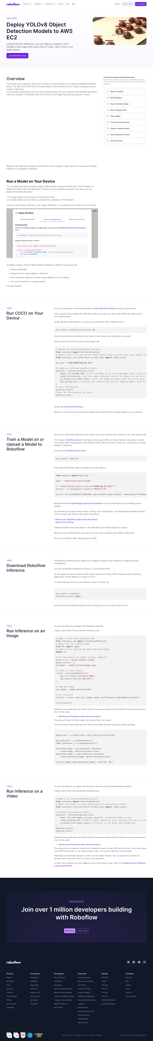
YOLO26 (105, 985)
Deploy (9, 977)
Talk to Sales (82, 931)
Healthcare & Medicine (86, 996)
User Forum (58, 981)
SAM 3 (104, 981)
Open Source (35, 996)
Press (127, 989)
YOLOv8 (105, 992)
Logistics (81, 1004)
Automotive (82, 985)
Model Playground (60, 1004)
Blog (73, 4)
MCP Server (58, 1007)
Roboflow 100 (35, 992)
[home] (13, 4)
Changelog (58, 985)
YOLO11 (105, 989)
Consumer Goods (84, 989)
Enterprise (10, 1007)
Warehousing (82, 1022)
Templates (34, 1004)
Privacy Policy (90, 1035)
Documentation (59, 977)
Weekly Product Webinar (63, 992)
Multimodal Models (108, 1000)
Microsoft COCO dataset (105, 308)
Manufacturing (83, 1007)
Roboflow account (74, 440)
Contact (128, 992)
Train (8, 985)
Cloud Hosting (11, 996)
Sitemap (98, 1035)
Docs (67, 4)
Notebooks (34, 977)
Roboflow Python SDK (76, 450)
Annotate (9, 989)
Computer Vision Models (63, 1000)
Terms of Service (67, 1035)
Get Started (141, 4)
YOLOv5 (105, 996)
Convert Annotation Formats (64, 996)
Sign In (117, 4)
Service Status (130, 996)
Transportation (83, 1019)
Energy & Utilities (84, 992)
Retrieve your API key (64, 522)
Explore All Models (108, 1004)
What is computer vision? (63, 989)
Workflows (10, 981)
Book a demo (128, 4)
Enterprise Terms (79, 1035)
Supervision (34, 985)
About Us (128, 977)
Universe (9, 992)
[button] (27, 4)
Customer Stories (84, 977)
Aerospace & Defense (86, 981)
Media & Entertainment (86, 1011)
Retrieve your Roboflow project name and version (76, 519)
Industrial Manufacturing (87, 1000)
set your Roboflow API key (72, 407)
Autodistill (33, 981)
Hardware (33, 1000)
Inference (33, 989)
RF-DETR (105, 977)
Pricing (60, 4)
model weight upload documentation (86, 503)
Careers (128, 985)
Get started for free (17, 56)
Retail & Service (83, 1015)
